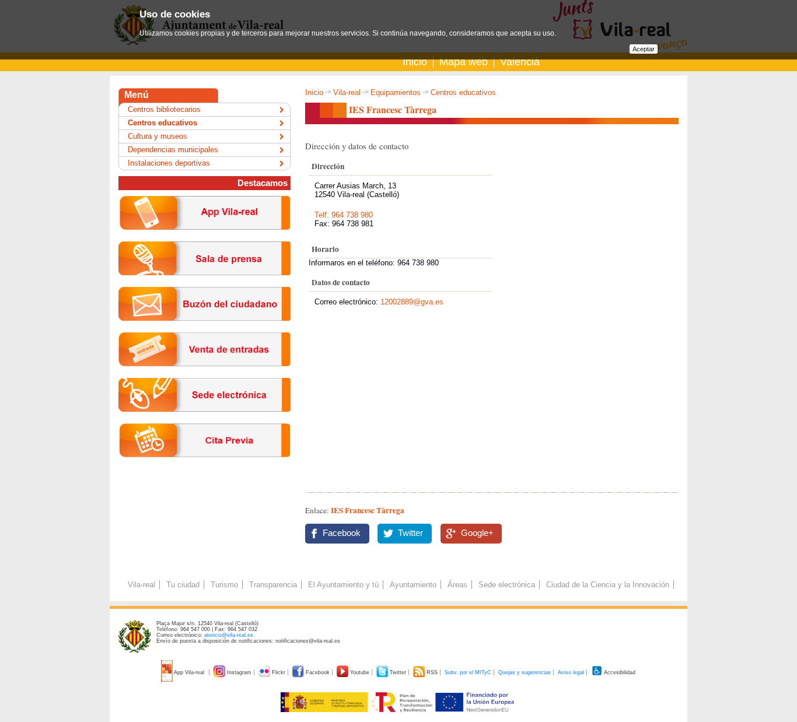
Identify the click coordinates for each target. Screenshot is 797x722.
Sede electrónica (506, 584)
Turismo (224, 584)
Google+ (477, 533)
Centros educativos (463, 92)
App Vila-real (189, 672)
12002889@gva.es (411, 301)
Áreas (457, 584)
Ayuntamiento (413, 584)
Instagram (239, 672)
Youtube (359, 672)
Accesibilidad (619, 672)
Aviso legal (571, 672)
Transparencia (273, 584)
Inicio (415, 62)
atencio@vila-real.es (228, 635)
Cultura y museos (157, 136)
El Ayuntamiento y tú (343, 584)
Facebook (342, 533)
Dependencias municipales (173, 149)
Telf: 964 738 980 (343, 215)
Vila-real (347, 92)
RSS (432, 672)
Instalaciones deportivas (169, 163)
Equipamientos (395, 92)
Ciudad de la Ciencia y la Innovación (607, 584)
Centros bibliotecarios (164, 109)
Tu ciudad (183, 584)
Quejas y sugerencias (524, 672)
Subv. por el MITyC (468, 672)
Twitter (410, 533)
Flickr (278, 672)
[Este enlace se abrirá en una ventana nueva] (204, 420)
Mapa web (463, 62)
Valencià (520, 62)
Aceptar (643, 48)
